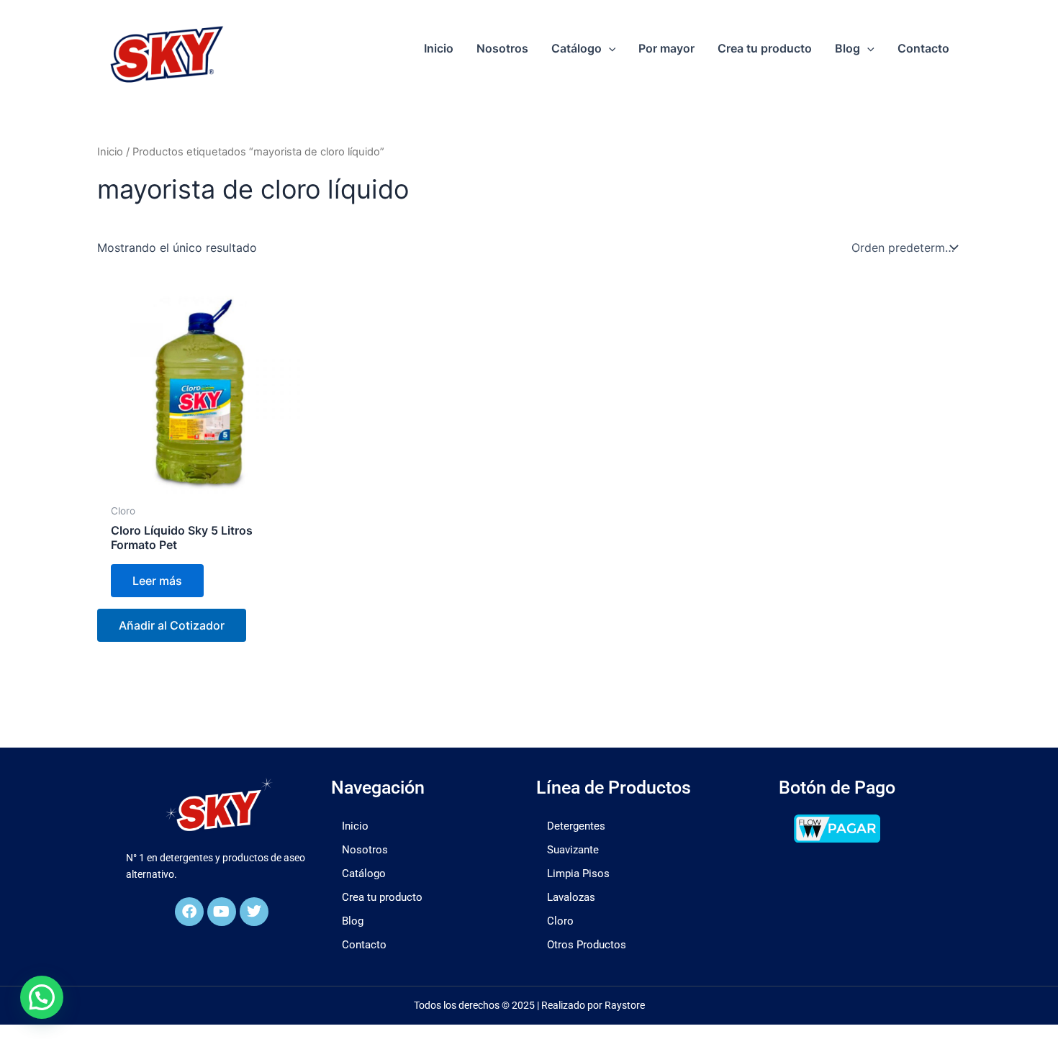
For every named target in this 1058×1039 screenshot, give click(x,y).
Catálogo (364, 873)
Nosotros (365, 849)
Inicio (110, 151)
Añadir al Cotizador (172, 625)
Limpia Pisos (578, 873)
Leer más (157, 580)
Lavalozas (571, 897)
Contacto (364, 944)
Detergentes (576, 826)
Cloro (560, 921)
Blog (352, 921)
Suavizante (573, 849)
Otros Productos (586, 944)
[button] (609, 48)
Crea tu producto (382, 897)
